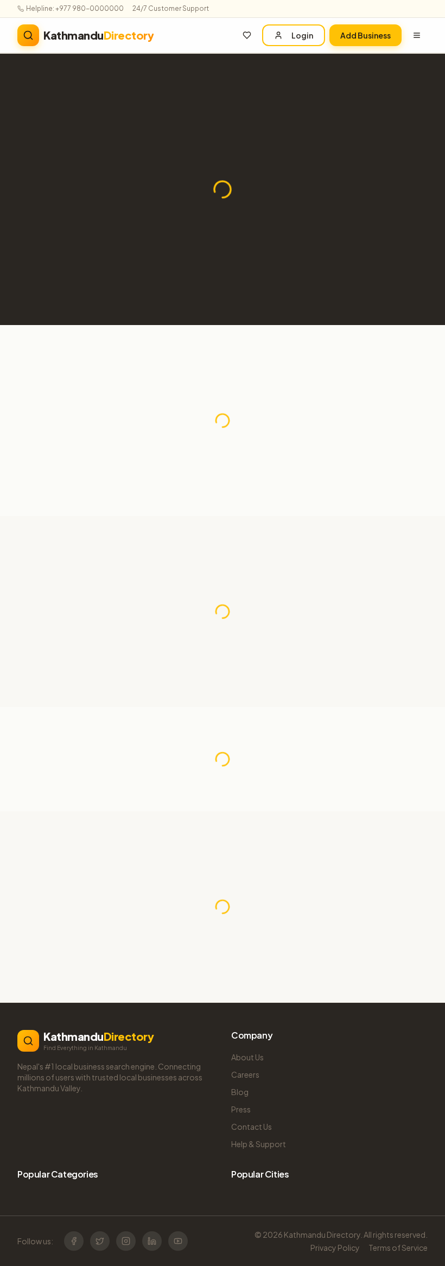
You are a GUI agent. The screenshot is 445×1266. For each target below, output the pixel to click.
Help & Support (258, 1144)
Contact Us (251, 1126)
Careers (245, 1074)
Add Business (365, 35)
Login (302, 35)
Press (241, 1109)
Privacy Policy (335, 1247)
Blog (240, 1092)
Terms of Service (398, 1247)
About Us (247, 1057)
